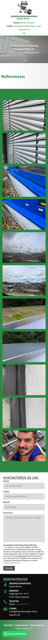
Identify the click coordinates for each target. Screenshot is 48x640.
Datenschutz (37, 625)
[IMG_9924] (24, 195)
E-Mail (6, 491)
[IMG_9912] (24, 162)
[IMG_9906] (24, 328)
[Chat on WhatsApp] (15, 634)
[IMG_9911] (24, 129)
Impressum (21, 625)
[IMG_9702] (24, 261)
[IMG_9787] (24, 427)
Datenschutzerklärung (11, 563)
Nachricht (7, 512)
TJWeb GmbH (28, 628)
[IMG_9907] (24, 361)
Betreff (6, 502)
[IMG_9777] (24, 460)
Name (6, 481)
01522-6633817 (28, 22)
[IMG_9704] (24, 295)
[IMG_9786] (24, 394)
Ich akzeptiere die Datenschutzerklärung (19, 545)
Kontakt (8, 625)
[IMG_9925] (24, 228)
